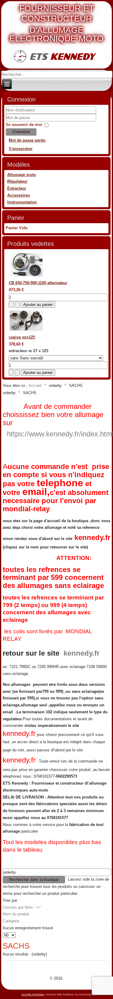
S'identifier (21, 132)
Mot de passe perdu (27, 140)
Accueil (35, 385)
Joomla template (32, 994)
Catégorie (11, 921)
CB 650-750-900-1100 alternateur (38, 283)
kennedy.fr (92, 537)
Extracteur (16, 188)
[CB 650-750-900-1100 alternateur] (26, 276)
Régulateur (17, 181)
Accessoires (18, 195)
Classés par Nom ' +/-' (22, 907)
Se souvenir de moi (24, 124)
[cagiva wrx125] (26, 330)
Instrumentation (22, 202)
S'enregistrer (21, 148)
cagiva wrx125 (22, 337)
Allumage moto (21, 174)
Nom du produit (16, 914)
